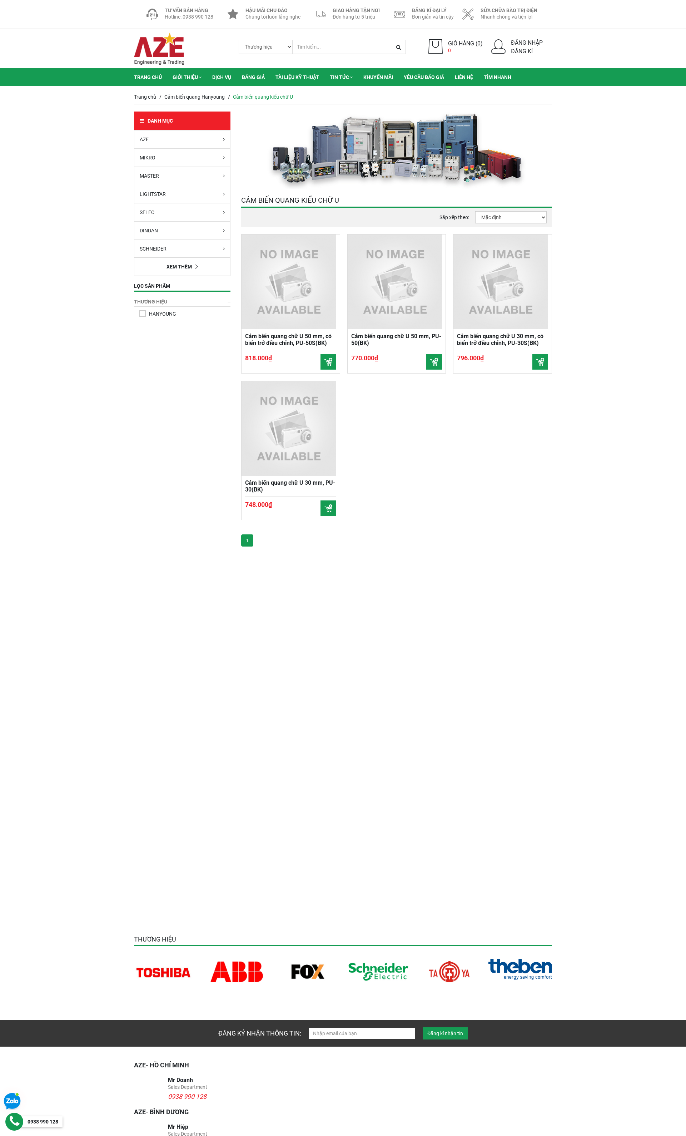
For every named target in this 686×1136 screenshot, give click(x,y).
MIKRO (147, 157)
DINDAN (149, 230)
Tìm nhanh (497, 77)
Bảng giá (253, 77)
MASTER (149, 176)
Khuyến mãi (378, 77)
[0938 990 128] (14, 1122)
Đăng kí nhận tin (445, 1033)
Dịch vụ (221, 77)
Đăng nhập (527, 42)
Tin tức (340, 77)
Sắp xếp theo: (454, 217)
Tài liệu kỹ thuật (297, 77)
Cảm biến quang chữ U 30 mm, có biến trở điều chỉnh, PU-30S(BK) (500, 339)
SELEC (147, 212)
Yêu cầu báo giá (424, 77)
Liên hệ (464, 77)
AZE (144, 139)
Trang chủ (148, 77)
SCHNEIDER (153, 249)
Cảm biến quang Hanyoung (194, 97)
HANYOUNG (162, 314)
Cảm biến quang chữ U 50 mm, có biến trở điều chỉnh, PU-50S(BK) (288, 339)
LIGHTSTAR (153, 194)
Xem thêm (179, 267)
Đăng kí (522, 51)
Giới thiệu (186, 77)
